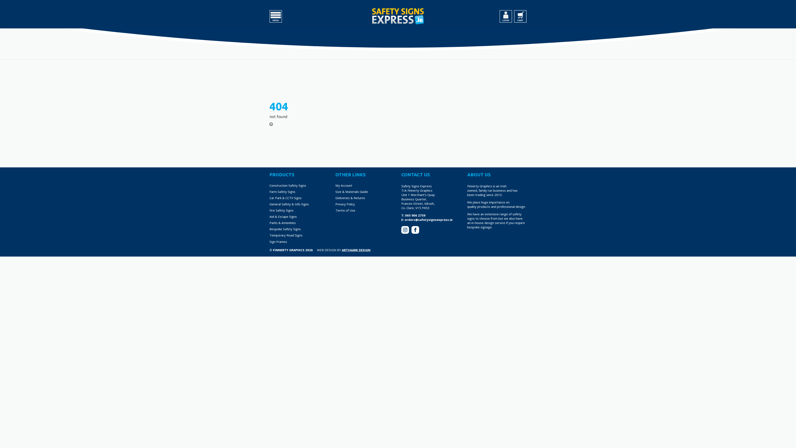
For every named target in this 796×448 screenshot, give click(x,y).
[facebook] (415, 230)
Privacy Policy (345, 204)
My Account (343, 185)
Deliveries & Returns (350, 198)
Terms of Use (345, 210)
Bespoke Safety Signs (285, 229)
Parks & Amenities (282, 223)
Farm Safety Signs (282, 192)
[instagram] (405, 230)
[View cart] (520, 16)
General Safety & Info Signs (289, 204)
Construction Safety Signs (287, 185)
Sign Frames (278, 242)
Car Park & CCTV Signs (285, 198)
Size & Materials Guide (351, 192)
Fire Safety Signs (281, 210)
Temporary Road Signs (285, 235)
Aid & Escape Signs (283, 216)
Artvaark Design (356, 250)
